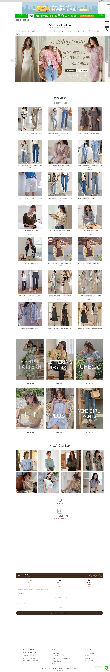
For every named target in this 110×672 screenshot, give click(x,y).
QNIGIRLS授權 (61, 31)
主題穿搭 (33, 31)
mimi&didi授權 (52, 31)
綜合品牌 (69, 31)
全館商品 (18, 31)
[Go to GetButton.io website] (106, 670)
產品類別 (18, 34)
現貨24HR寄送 (95, 31)
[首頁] (60, 26)
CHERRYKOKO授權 (42, 31)
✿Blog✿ (24, 34)
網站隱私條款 (60, 670)
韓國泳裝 (88, 31)
